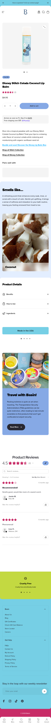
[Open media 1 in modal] (44, 27)
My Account (9, 653)
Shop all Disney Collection (13, 155)
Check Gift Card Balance (14, 625)
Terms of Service (11, 667)
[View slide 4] (29, 338)
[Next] (47, 3)
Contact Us (9, 649)
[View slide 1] (21, 338)
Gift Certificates (10, 622)
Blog (6, 618)
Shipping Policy (10, 660)
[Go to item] (24, 72)
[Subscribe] (44, 691)
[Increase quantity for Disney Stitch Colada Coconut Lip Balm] (15, 106)
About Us (8, 615)
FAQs (7, 646)
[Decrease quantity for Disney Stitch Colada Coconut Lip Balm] (4, 106)
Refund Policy (10, 656)
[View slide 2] (24, 338)
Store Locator (10, 629)
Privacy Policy (10, 663)
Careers (8, 632)
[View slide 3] (27, 338)
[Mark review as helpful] (46, 505)
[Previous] (3, 3)
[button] (32, 463)
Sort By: (34, 477)
